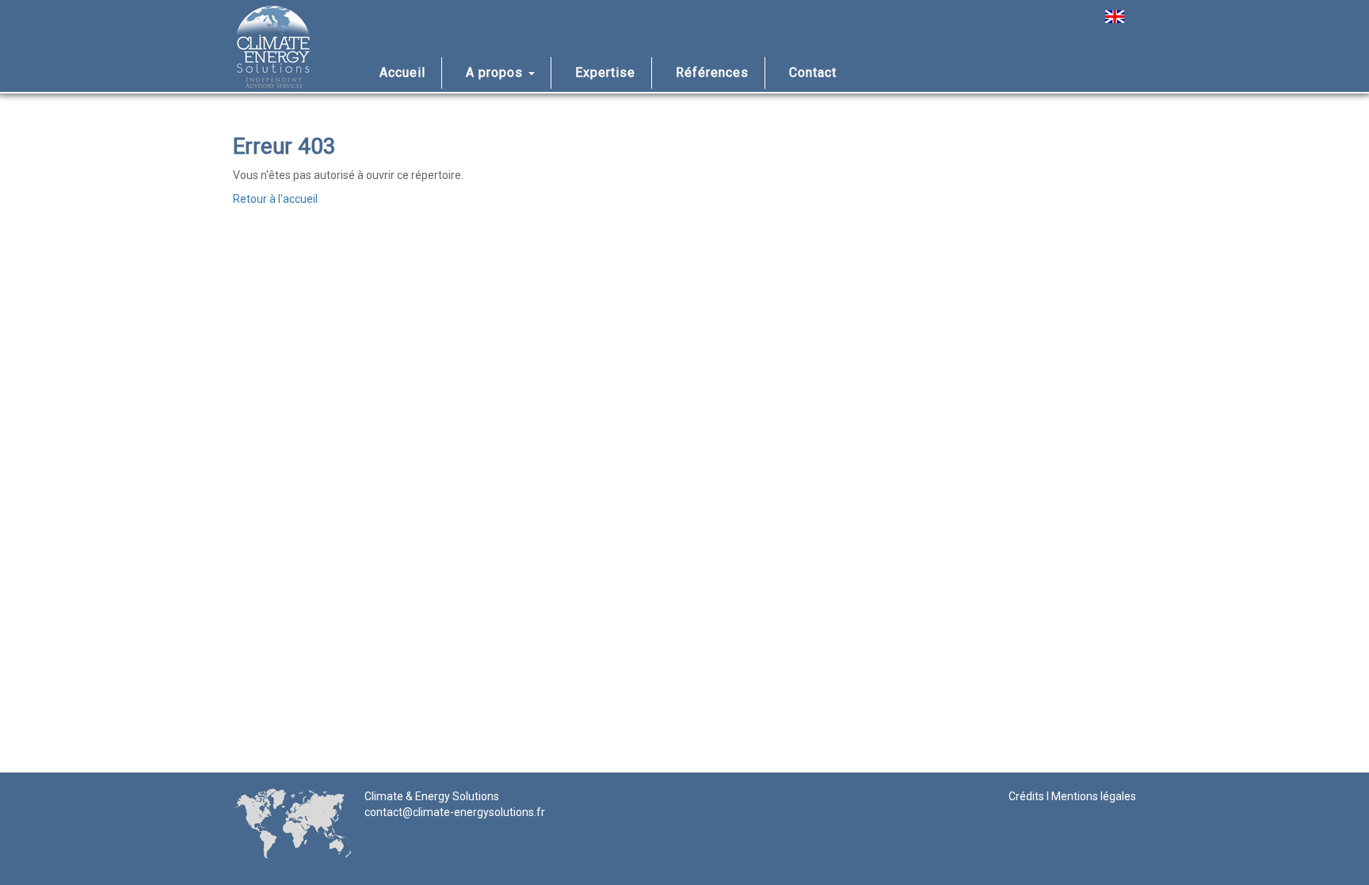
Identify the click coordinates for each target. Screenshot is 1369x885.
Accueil (402, 72)
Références (712, 72)
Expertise (605, 72)
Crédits (1026, 796)
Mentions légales (1093, 796)
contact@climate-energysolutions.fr (454, 812)
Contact (813, 72)
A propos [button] (496, 72)
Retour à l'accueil (275, 199)
